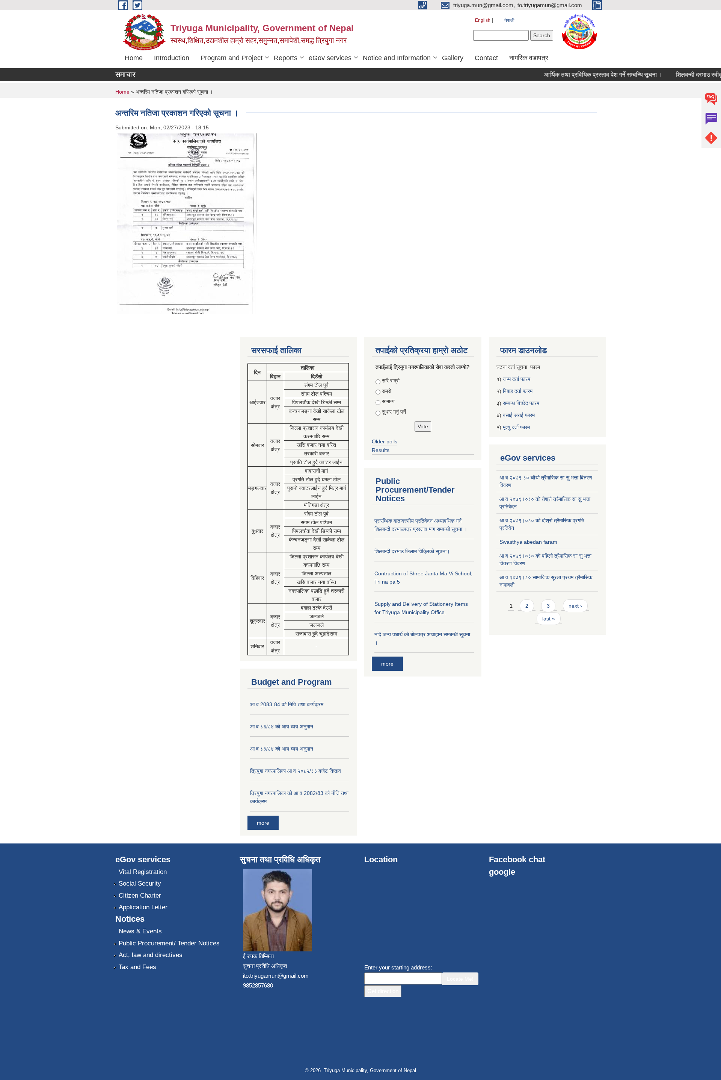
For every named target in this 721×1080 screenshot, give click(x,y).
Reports (285, 58)
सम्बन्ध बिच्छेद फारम (522, 403)
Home (134, 58)
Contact (486, 58)
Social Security (140, 883)
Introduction (171, 58)
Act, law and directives (151, 955)
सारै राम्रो (391, 381)
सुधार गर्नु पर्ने (394, 412)
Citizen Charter (140, 895)
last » (548, 619)
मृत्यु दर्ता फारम (517, 427)
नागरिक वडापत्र (528, 58)
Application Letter (143, 907)
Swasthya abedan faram (528, 542)
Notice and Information (397, 58)
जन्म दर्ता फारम (516, 379)
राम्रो (386, 391)
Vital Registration (143, 871)
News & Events (140, 931)
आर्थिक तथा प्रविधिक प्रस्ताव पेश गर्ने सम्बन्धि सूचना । (592, 74)
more (263, 823)
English (482, 20)
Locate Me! (460, 979)
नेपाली (509, 20)
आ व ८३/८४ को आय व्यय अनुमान (281, 727)
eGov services (330, 58)
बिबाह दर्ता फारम (517, 391)
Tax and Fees (137, 967)
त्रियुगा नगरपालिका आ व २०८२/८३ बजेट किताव (295, 771)
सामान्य (388, 401)
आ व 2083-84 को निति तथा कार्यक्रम (286, 704)
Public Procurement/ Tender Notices (169, 943)
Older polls (384, 441)
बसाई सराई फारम (519, 415)
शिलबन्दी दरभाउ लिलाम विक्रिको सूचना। (412, 551)
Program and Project (231, 58)
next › (575, 606)
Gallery (452, 58)
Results (380, 450)
